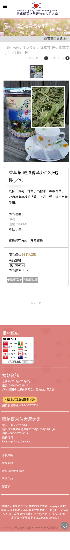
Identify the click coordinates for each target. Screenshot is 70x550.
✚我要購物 (14, 279)
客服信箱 (7, 478)
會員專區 (7, 455)
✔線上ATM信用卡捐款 (19, 399)
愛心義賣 (13, 48)
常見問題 (7, 463)
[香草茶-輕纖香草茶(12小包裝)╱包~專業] (36, 161)
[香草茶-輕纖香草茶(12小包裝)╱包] (36, 77)
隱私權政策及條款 (13, 470)
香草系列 (29, 48)
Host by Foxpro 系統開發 (45, 527)
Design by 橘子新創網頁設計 (16, 527)
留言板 (6, 486)
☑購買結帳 (30, 279)
